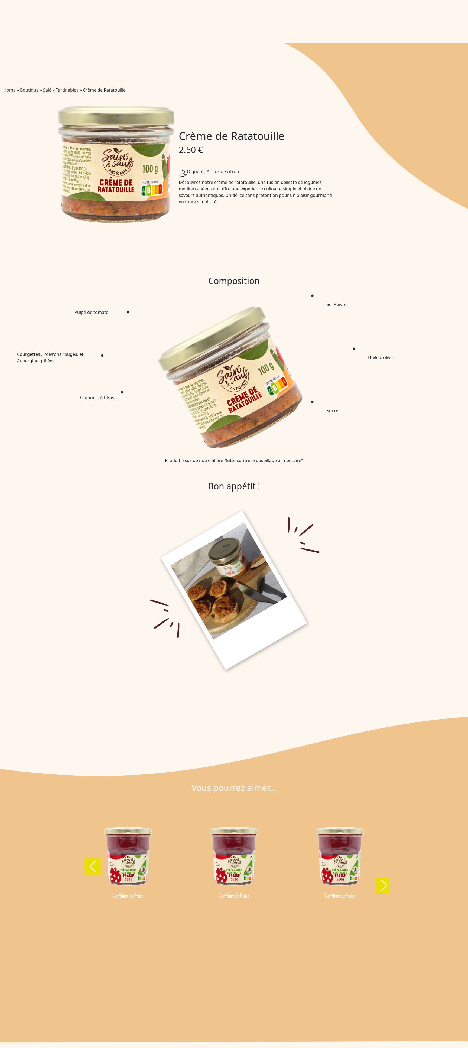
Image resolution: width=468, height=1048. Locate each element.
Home (9, 90)
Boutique (29, 90)
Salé (47, 90)
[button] (92, 866)
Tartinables (67, 90)
